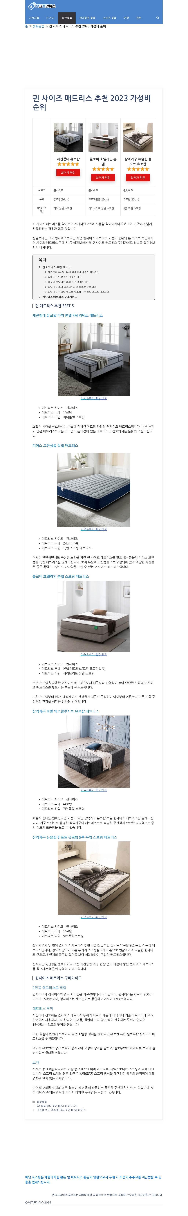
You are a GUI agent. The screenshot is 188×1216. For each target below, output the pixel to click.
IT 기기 (50, 18)
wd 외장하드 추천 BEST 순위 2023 (57, 1106)
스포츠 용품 (109, 18)
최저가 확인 (68, 172)
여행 (126, 18)
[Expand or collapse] (150, 260)
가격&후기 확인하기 (94, 398)
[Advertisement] (94, 61)
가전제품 (34, 18)
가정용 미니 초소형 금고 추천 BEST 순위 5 (61, 1110)
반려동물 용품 (87, 18)
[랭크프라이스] (42, 6)
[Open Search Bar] (158, 18)
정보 (138, 18)
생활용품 (67, 18)
